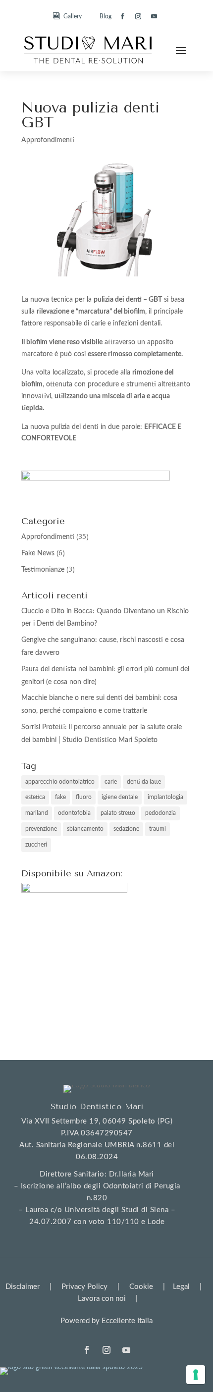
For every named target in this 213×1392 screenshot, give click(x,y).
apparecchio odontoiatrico (60, 782)
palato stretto (118, 813)
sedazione (126, 829)
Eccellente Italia (127, 1321)
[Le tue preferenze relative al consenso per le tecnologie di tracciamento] (195, 1374)
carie (111, 782)
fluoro (84, 797)
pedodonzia (160, 813)
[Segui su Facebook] (122, 16)
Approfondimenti (47, 140)
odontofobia (74, 813)
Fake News (37, 553)
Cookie (141, 1286)
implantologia (165, 797)
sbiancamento (85, 829)
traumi (157, 829)
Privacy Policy (84, 1286)
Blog (105, 16)
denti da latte (144, 782)
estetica (35, 797)
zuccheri (36, 845)
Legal (181, 1286)
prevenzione (41, 829)
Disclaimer (22, 1286)
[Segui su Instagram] (138, 16)
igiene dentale (120, 797)
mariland (36, 813)
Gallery (72, 16)
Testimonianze (42, 569)
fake (60, 797)
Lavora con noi (102, 1298)
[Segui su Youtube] (154, 16)
